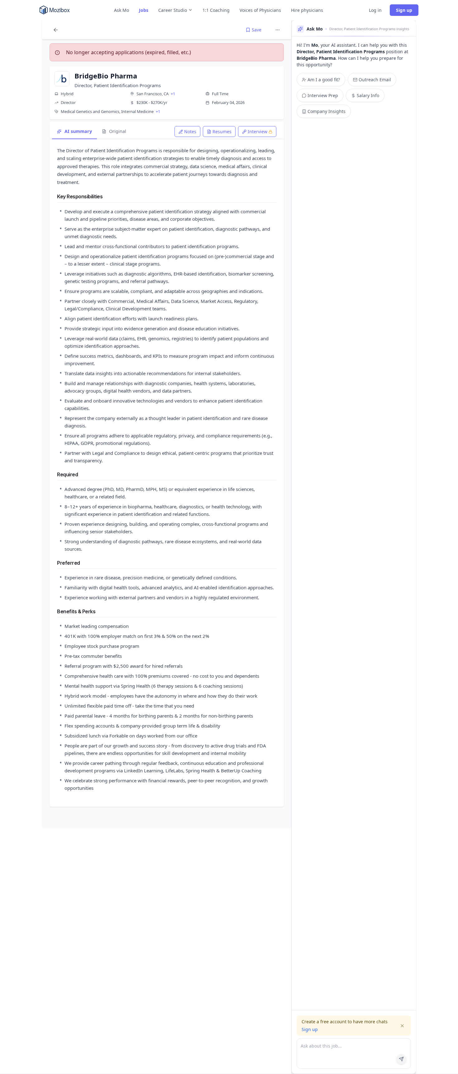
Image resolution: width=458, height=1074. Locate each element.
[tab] (187, 131)
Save (256, 30)
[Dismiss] (402, 1025)
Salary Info (368, 95)
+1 (173, 94)
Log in (375, 10)
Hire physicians (307, 10)
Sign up (404, 10)
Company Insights (327, 111)
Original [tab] (117, 131)
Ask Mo (121, 10)
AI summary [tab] (78, 131)
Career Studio (172, 10)
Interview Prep (323, 95)
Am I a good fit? (324, 79)
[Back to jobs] (56, 30)
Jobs (143, 10)
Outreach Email (375, 79)
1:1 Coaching (216, 10)
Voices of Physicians (260, 10)
